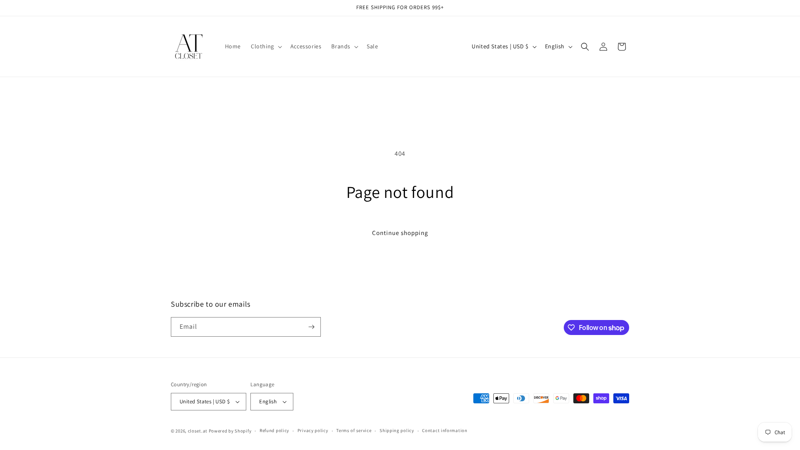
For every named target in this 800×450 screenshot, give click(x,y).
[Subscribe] (311, 327)
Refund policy (274, 430)
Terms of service (353, 430)
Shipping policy (397, 430)
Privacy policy (313, 430)
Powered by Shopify (230, 431)
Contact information (444, 430)
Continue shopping (400, 233)
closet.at (198, 431)
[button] (265, 46)
